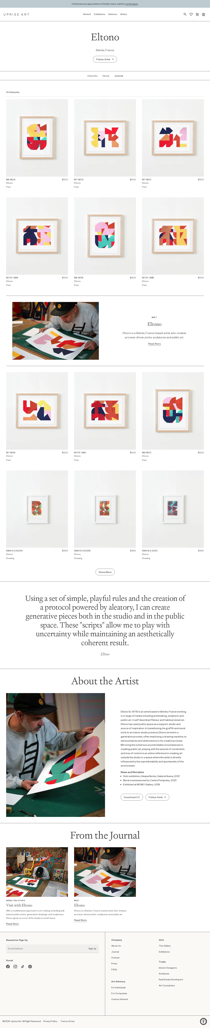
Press (114, 963)
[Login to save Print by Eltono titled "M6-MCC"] (201, 375)
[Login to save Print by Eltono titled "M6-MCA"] (65, 102)
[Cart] (197, 14)
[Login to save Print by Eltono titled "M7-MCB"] (65, 375)
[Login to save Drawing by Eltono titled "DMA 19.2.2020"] (201, 473)
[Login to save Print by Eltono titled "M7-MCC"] (201, 102)
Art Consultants (167, 985)
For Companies (119, 993)
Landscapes (131, 3)
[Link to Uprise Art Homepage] (16, 14)
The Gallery (165, 945)
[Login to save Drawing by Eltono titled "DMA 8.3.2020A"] (65, 473)
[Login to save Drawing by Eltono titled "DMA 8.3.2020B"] (133, 473)
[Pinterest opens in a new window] (30, 966)
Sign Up (92, 948)
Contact (115, 957)
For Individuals (118, 987)
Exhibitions (164, 951)
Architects (164, 973)
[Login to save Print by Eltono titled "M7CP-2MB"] (201, 200)
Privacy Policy (50, 1021)
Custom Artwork (119, 999)
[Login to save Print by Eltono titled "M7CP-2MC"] (133, 375)
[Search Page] (185, 14)
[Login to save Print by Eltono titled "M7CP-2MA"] (65, 200)
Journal (115, 951)
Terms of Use (67, 1021)
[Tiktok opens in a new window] (23, 966)
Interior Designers (168, 967)
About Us (116, 945)
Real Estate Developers (171, 979)
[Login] (203, 14)
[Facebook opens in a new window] (8, 966)
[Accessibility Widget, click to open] (203, 1021)
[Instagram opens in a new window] (15, 966)
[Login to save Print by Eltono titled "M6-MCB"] (133, 200)
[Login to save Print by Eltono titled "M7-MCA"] (133, 102)
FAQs (114, 969)
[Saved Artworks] (191, 14)
